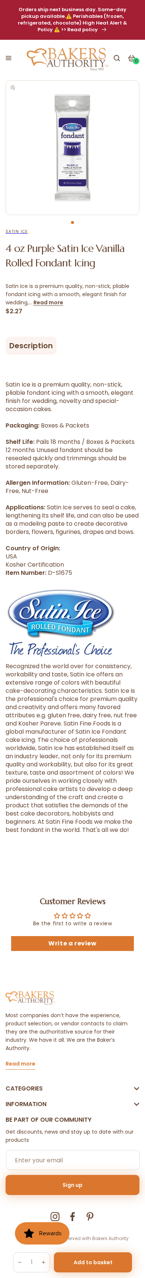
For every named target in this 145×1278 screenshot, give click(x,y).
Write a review (72, 943)
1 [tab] (72, 222)
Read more (48, 302)
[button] (9, 58)
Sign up (72, 1185)
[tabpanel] (72, 147)
